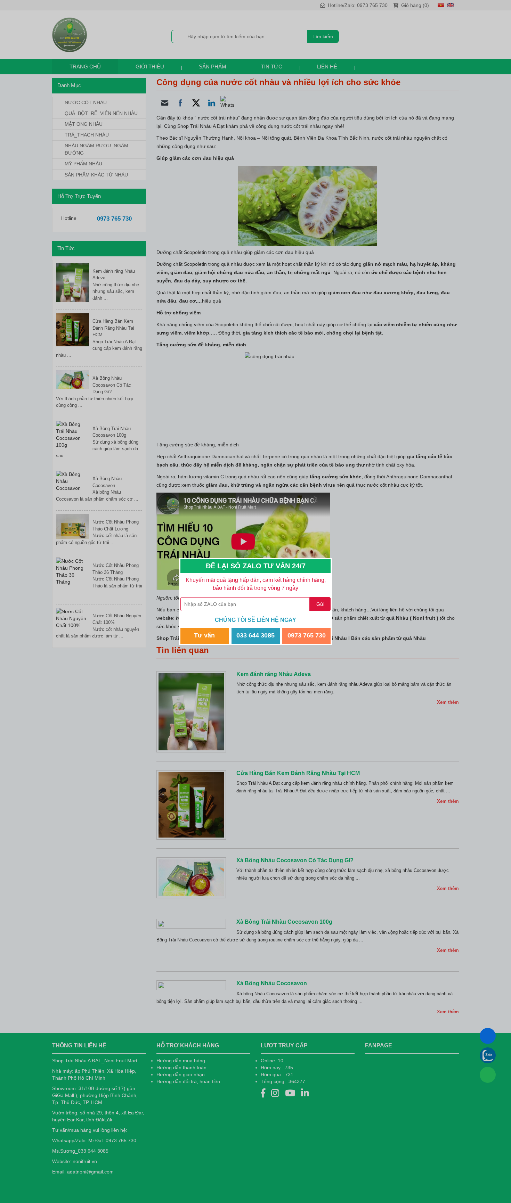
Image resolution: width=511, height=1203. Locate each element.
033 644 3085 (255, 635)
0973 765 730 (306, 635)
